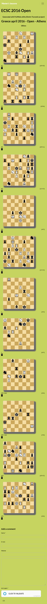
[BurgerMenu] (42, 3)
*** (2, 68)
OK (4, 601)
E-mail (3, 542)
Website (3, 551)
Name (3, 533)
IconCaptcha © (36, 596)
